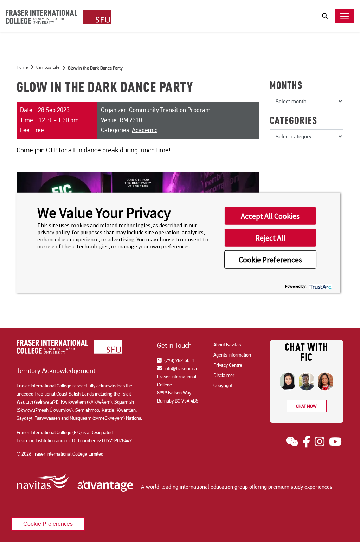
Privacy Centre (227, 365)
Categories (293, 121)
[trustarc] (320, 286)
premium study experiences (300, 486)
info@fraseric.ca (180, 368)
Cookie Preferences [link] (48, 524)
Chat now (306, 406)
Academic (145, 129)
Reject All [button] (270, 238)
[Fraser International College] (58, 17)
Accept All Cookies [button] (270, 216)
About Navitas (227, 344)
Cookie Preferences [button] (270, 260)
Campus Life (47, 67)
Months (286, 86)
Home (22, 67)
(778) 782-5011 (178, 360)
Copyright (222, 385)
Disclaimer (223, 375)
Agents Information (232, 355)
